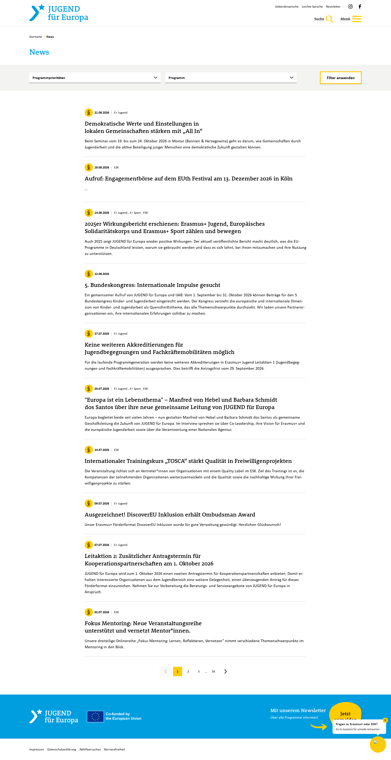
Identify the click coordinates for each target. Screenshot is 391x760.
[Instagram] (350, 6)
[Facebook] (360, 6)
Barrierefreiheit (114, 749)
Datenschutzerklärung (61, 749)
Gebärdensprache (287, 6)
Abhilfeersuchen (90, 749)
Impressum (36, 749)
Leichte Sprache (312, 6)
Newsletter (333, 6)
